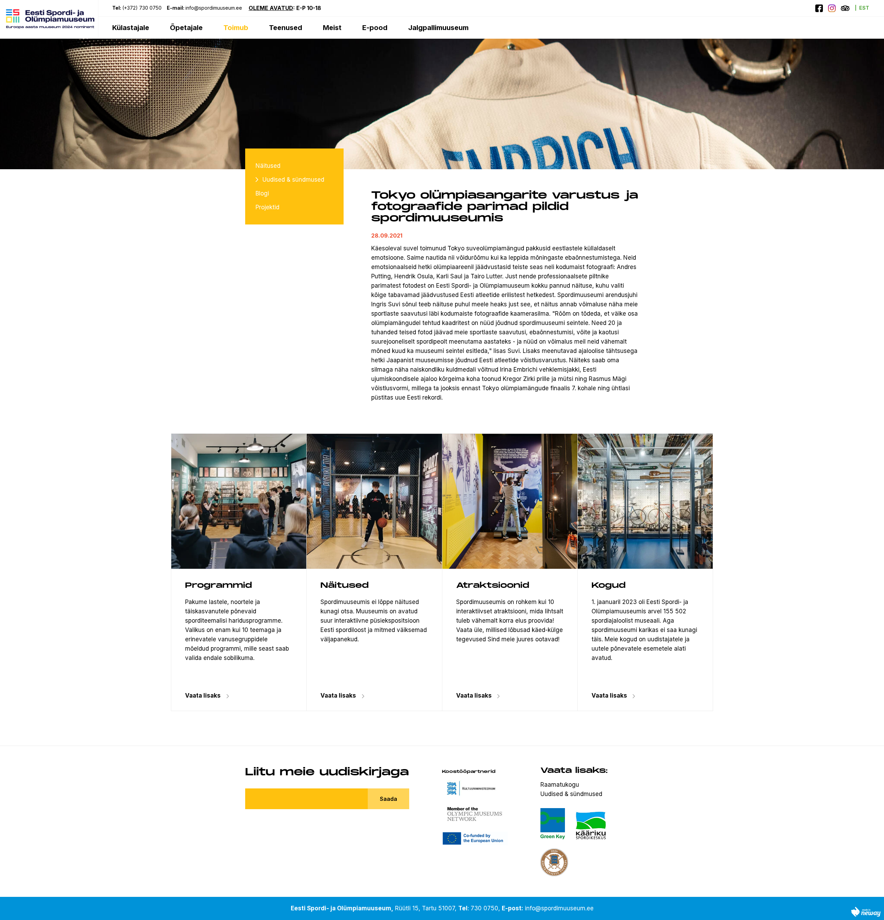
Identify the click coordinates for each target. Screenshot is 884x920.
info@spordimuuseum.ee (214, 8)
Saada (388, 798)
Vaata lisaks (338, 695)
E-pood (374, 27)
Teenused (285, 27)
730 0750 (484, 908)
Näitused (268, 165)
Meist (332, 27)
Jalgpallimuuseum (438, 27)
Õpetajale (186, 27)
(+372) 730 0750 (142, 8)
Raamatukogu (559, 784)
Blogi (262, 193)
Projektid (267, 207)
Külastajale (130, 27)
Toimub (235, 27)
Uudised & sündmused (293, 179)
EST (864, 8)
